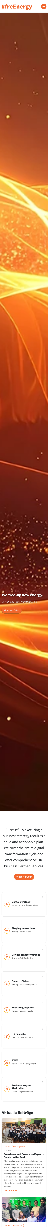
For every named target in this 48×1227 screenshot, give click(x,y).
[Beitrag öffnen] (24, 1130)
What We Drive (11, 610)
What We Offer (24, 876)
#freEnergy (17, 6)
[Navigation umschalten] (43, 6)
